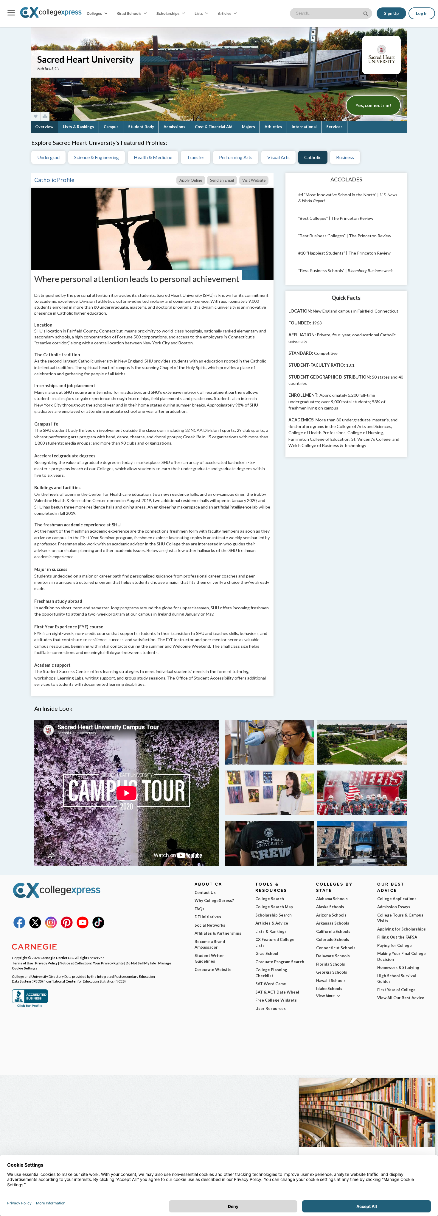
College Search (269, 898)
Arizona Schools (331, 915)
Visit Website (253, 180)
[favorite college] (35, 116)
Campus (111, 126)
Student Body (141, 126)
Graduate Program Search (279, 961)
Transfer (195, 157)
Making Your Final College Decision (401, 956)
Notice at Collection (75, 963)
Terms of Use (22, 963)
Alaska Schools (330, 906)
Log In (422, 13)
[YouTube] (82, 927)
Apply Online (190, 180)
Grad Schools (129, 13)
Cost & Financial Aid (213, 126)
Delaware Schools (333, 955)
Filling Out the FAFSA (397, 937)
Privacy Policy (46, 963)
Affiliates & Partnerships (218, 933)
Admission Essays (393, 906)
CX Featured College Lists (274, 942)
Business (345, 157)
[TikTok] (98, 927)
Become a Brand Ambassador (210, 944)
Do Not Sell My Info (141, 963)
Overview (44, 126)
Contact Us (205, 892)
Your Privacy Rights (108, 963)
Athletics (273, 126)
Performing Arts (235, 157)
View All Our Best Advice (400, 997)
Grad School (266, 953)
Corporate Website (213, 969)
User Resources (270, 1008)
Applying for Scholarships (401, 929)
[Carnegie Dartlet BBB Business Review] (30, 1006)
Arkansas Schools (332, 923)
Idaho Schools (329, 988)
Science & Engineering (96, 157)
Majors (248, 126)
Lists (199, 13)
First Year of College (396, 989)
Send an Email (222, 180)
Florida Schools (330, 964)
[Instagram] (51, 927)
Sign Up (391, 13)
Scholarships (168, 13)
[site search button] (366, 13)
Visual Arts (278, 157)
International (304, 126)
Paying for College (394, 945)
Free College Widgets (276, 1000)
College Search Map (274, 906)
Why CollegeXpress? (214, 900)
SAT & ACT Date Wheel (277, 992)
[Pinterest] (66, 927)
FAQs (199, 908)
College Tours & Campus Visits (400, 918)
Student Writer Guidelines (209, 958)
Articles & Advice (271, 923)
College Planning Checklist (271, 972)
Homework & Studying (398, 967)
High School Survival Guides (396, 978)
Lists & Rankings (78, 126)
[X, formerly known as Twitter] (35, 927)
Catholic (312, 157)
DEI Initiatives (208, 916)
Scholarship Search (273, 915)
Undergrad (48, 157)
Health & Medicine (153, 157)
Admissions (174, 126)
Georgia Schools (331, 972)
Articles (225, 13)
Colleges (94, 13)
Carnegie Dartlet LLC (57, 957)
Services (334, 126)
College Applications (397, 898)
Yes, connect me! (373, 105)
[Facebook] (19, 927)
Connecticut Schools (335, 947)
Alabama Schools (332, 898)
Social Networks (210, 925)
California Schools (333, 931)
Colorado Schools (332, 939)
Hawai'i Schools (331, 980)
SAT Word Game (270, 983)
